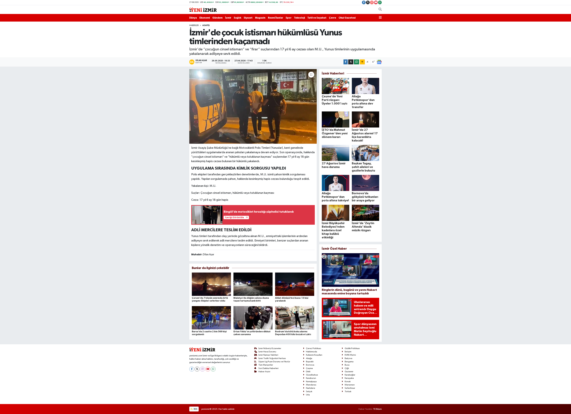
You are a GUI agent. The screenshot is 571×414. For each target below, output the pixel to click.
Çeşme (309, 368)
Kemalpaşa (311, 381)
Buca (347, 365)
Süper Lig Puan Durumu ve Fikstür (274, 362)
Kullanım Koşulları (314, 355)
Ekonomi (204, 17)
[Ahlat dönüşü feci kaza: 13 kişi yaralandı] (294, 284)
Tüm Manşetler (265, 365)
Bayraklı (309, 362)
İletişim (348, 352)
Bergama (349, 362)
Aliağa (309, 358)
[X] (197, 369)
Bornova (310, 365)
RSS (195, 409)
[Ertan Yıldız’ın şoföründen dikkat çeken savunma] (253, 317)
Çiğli (347, 368)
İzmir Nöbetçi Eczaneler (269, 348)
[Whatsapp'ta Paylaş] (356, 61)
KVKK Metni (350, 355)
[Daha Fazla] (362, 61)
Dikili (308, 371)
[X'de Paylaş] (350, 61)
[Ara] (380, 10)
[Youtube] (207, 369)
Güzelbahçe (312, 375)
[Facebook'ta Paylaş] (345, 61)
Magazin (260, 17)
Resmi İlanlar (275, 17)
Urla (308, 395)
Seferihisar (350, 388)
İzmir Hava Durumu (267, 352)
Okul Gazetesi (347, 17)
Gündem (217, 17)
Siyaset (248, 17)
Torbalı (348, 391)
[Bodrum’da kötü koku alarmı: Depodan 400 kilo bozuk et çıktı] (294, 317)
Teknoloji (299, 17)
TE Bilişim (377, 409)
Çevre (332, 17)
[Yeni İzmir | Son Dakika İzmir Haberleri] (203, 9)
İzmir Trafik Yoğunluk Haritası (272, 358)
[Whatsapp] (213, 369)
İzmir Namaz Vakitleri (268, 355)
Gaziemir (349, 371)
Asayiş (206, 25)
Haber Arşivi (264, 371)
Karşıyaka (349, 378)
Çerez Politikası (313, 348)
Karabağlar (350, 375)
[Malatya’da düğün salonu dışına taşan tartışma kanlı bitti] (253, 284)
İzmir (228, 17)
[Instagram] (202, 369)
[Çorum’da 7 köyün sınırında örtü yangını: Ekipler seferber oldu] (211, 284)
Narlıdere (310, 388)
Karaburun (311, 378)
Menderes (311, 385)
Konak (348, 381)
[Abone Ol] (379, 62)
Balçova (348, 358)
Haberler (194, 25)
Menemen (350, 385)
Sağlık (237, 17)
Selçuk (309, 391)
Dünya (193, 17)
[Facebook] (191, 369)
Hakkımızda (311, 352)
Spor (288, 17)
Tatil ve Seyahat (316, 17)
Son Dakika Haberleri (268, 368)
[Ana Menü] (380, 18)
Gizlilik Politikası (352, 348)
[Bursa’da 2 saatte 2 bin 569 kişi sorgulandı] (211, 317)
